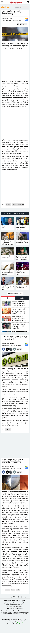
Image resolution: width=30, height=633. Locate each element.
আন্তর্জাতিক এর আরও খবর (15, 293)
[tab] (8, 298)
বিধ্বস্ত (13, 590)
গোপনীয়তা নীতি (19, 597)
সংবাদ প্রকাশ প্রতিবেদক (8, 344)
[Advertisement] (15, 65)
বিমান (18, 590)
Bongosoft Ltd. (21, 623)
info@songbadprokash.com (15, 608)
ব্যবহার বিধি (12, 597)
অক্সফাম (8, 429)
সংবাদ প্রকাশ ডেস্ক (7, 18)
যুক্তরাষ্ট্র (8, 204)
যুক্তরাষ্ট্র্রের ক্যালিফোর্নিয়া (18, 204)
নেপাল (7, 590)
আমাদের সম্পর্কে (5, 597)
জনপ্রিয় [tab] (22, 298)
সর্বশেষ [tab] (8, 298)
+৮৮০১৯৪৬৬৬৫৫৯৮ (17, 606)
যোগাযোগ (26, 597)
